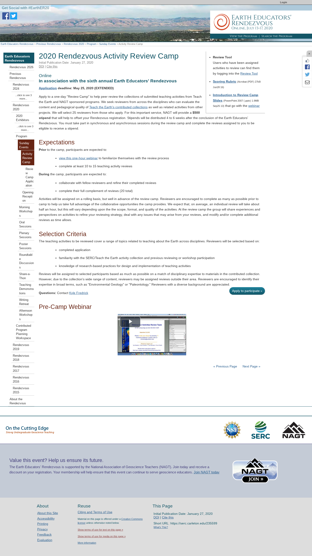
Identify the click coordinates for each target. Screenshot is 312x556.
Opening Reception (27, 196)
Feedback (44, 534)
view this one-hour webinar (78, 158)
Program (91, 44)
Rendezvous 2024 (21, 86)
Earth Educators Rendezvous (17, 44)
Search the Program (277, 36)
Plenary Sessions (25, 235)
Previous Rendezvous (48, 44)
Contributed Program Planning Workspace (23, 332)
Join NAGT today (206, 472)
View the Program (243, 36)
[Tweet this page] (307, 75)
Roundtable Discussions (26, 261)
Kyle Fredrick (78, 293)
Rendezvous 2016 (21, 379)
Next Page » (251, 366)
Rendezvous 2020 (74, 44)
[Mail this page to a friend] (307, 83)
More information (87, 542)
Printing (42, 524)
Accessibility (46, 518)
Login (283, 2)
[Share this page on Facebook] (307, 67)
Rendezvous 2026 (21, 67)
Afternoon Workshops (25, 315)
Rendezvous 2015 (21, 390)
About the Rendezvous (18, 401)
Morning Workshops (25, 211)
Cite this (52, 66)
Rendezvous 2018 (21, 358)
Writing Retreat (24, 302)
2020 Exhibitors (22, 118)
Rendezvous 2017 (21, 368)
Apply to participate (247, 291)
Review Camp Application (30, 177)
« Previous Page (225, 366)
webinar (254, 106)
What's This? (160, 527)
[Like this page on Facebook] (307, 61)
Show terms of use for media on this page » (102, 536)
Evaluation (44, 540)
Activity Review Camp (27, 158)
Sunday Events (107, 44)
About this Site (47, 513)
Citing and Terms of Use (95, 512)
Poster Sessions (25, 246)
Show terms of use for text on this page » (100, 529)
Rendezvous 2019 (21, 347)
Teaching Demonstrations (26, 289)
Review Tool (249, 73)
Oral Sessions (25, 224)
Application (48, 88)
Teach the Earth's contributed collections (118, 107)
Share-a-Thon (24, 276)
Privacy (42, 529)
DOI (41, 66)
